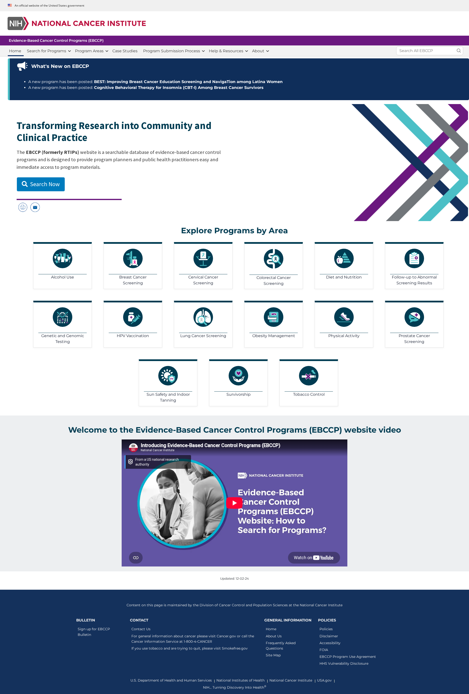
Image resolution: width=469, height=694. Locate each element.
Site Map (273, 655)
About (258, 51)
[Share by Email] (35, 207)
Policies (326, 629)
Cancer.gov (226, 636)
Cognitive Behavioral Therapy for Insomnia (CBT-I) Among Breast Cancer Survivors (179, 87)
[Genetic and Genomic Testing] (58, 324)
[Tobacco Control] (305, 382)
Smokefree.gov (235, 648)
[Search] (459, 51)
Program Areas (89, 51)
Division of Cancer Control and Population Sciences (244, 605)
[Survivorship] (234, 382)
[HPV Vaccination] (129, 324)
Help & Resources (226, 51)
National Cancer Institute (321, 605)
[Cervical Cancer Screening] (199, 265)
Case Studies (125, 51)
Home (15, 51)
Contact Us (140, 629)
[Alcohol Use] (58, 265)
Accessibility (330, 643)
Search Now (45, 184)
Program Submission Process (171, 51)
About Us (274, 636)
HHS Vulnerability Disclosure (344, 663)
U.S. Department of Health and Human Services (171, 680)
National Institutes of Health (240, 680)
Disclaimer (329, 636)
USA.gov (324, 680)
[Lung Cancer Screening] (199, 324)
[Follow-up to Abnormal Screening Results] (410, 265)
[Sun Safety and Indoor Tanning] (164, 382)
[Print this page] (23, 207)
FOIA (324, 650)
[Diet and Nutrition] (340, 265)
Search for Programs (46, 51)
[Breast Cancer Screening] (129, 265)
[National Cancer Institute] (235, 23)
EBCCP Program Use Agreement (348, 656)
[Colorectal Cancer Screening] (269, 265)
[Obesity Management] (269, 324)
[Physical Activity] (340, 324)
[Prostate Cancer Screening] (410, 324)
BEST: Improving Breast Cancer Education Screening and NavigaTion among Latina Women (188, 81)
